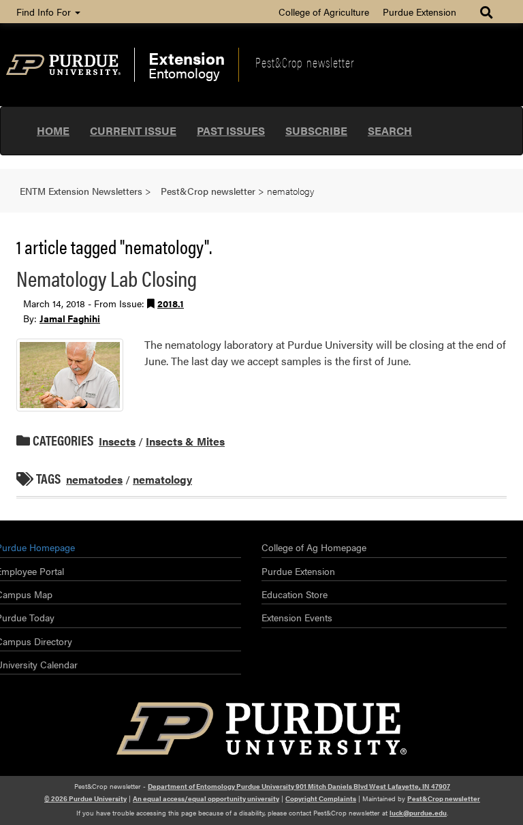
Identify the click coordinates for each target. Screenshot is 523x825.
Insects (117, 441)
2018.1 (170, 303)
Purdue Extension (419, 11)
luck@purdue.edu (418, 813)
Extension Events (297, 617)
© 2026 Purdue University (85, 798)
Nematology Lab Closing (106, 277)
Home (53, 130)
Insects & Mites (185, 441)
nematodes (94, 479)
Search (390, 130)
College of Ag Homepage (314, 547)
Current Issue (133, 130)
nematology (162, 479)
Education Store (295, 594)
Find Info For (45, 11)
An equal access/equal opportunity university (206, 798)
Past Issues (231, 130)
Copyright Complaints (320, 798)
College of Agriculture (324, 11)
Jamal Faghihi (69, 318)
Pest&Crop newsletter (304, 62)
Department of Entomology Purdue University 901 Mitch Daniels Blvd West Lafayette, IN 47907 (299, 786)
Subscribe (316, 130)
